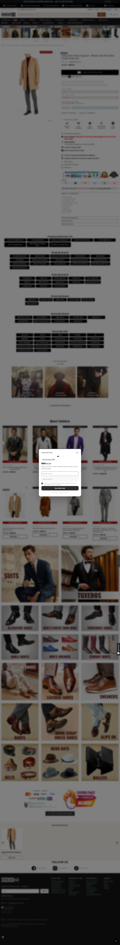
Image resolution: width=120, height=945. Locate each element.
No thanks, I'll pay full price (60, 492)
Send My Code (60, 488)
